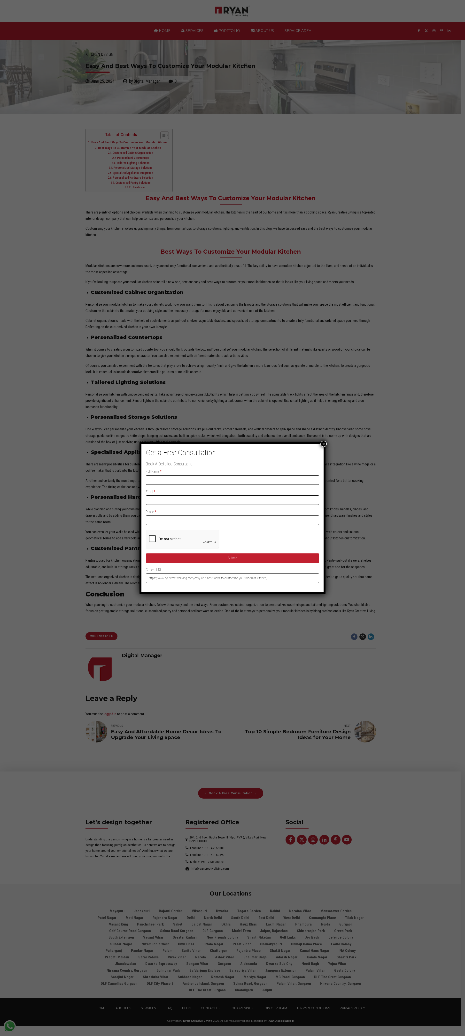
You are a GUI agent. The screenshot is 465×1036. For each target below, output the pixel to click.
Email (150, 492)
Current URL (154, 570)
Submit (232, 558)
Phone (151, 512)
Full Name (154, 471)
